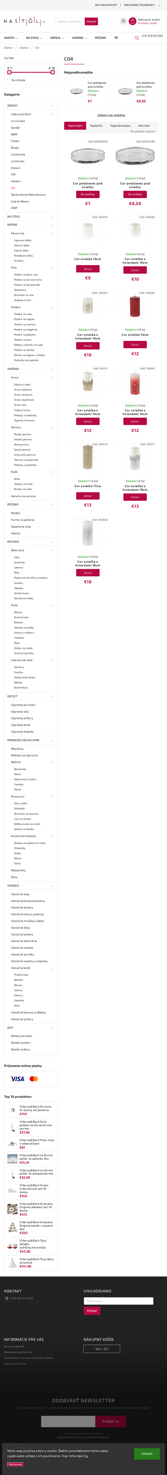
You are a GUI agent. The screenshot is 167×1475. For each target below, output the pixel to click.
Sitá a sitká (20, 803)
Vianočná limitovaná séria (28, 901)
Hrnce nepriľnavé (24, 399)
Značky (12, 105)
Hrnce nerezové (23, 394)
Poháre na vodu (23, 314)
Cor (13, 188)
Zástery (18, 995)
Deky (17, 642)
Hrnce (15, 377)
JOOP (14, 208)
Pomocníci (17, 796)
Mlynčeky (17, 748)
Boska (15, 147)
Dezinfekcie (20, 687)
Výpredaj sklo (20, 711)
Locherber (18, 161)
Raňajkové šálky (23, 255)
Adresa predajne (15, 1363)
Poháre (16, 307)
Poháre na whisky (24, 349)
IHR (13, 174)
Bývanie (13, 541)
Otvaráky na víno (24, 295)
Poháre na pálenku (25, 334)
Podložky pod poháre (26, 360)
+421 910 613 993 (21, 1298)
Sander (16, 127)
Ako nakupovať (106, 5)
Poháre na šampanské (27, 284)
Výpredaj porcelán (23, 704)
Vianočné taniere (22, 907)
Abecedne (144, 125)
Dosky (17, 853)
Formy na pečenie (22, 519)
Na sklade (32, 80)
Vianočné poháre (22, 934)
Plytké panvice (22, 434)
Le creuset (18, 121)
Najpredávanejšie (120, 125)
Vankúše (19, 637)
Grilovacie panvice (25, 454)
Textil (14, 605)
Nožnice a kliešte (24, 829)
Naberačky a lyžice (25, 779)
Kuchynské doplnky (23, 836)
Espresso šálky (22, 240)
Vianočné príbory (22, 1019)
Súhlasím (147, 1454)
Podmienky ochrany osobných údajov (29, 1357)
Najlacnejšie (75, 125)
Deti (10, 1027)
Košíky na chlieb (23, 648)
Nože (14, 471)
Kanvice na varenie (23, 496)
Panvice (16, 427)
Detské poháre (20, 1042)
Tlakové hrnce (22, 410)
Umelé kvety (21, 593)
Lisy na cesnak (22, 818)
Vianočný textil (20, 968)
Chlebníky (19, 848)
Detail (88, 269)
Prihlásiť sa (110, 1421)
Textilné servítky (24, 653)
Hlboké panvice (23, 439)
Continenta (18, 154)
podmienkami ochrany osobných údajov (83, 1436)
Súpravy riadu (22, 384)
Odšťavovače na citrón (27, 824)
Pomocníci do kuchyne (23, 740)
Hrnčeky (19, 260)
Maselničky (18, 870)
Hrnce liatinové (23, 389)
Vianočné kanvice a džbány (28, 1012)
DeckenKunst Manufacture (28, 194)
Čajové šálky (21, 250)
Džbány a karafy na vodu (28, 344)
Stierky (15, 533)
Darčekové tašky (24, 598)
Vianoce (13, 885)
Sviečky (18, 583)
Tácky (17, 863)
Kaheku (16, 181)
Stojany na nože (23, 483)
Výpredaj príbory (22, 718)
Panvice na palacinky (26, 459)
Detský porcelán (21, 1036)
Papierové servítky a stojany (30, 577)
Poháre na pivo (22, 339)
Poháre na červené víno (28, 279)
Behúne (18, 622)
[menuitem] (13, 38)
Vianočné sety (20, 894)
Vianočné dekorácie (24, 941)
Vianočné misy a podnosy (27, 914)
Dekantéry (20, 289)
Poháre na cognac (24, 319)
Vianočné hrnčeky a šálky (27, 921)
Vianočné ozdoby (22, 947)
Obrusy (18, 612)
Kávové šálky (22, 245)
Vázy (17, 557)
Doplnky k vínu (22, 300)
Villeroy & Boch (21, 114)
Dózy (14, 877)
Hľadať (91, 21)
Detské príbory (20, 1049)
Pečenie (13, 504)
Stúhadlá (19, 808)
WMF (14, 134)
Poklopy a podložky (25, 415)
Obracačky (20, 769)
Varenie (13, 368)
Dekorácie (17, 550)
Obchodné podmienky (139, 5)
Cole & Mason (20, 201)
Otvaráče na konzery (26, 813)
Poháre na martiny (25, 324)
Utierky (18, 990)
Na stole (13, 216)
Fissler (15, 141)
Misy (17, 572)
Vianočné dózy (20, 927)
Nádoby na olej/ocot (24, 755)
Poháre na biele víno (26, 274)
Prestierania (21, 617)
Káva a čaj (17, 233)
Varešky (19, 784)
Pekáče (16, 513)
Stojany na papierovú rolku (30, 843)
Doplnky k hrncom (24, 420)
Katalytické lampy (24, 677)
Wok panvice (21, 444)
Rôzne (17, 789)
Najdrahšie (96, 125)
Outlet (12, 696)
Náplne (18, 682)
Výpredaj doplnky (22, 731)
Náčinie (16, 762)
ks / (102, 1349)
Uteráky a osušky (24, 627)
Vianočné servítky (22, 954)
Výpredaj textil (20, 724)
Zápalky (18, 588)
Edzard (15, 168)
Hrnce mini (20, 404)
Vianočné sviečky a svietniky (29, 961)
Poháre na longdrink (25, 329)
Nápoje (12, 224)
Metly (17, 774)
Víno (14, 267)
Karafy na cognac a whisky (29, 355)
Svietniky (19, 562)
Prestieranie (21, 974)
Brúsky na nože (23, 489)
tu (86, 1456)
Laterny (18, 567)
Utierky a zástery (24, 632)
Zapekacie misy (21, 526)
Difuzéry (19, 667)
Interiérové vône (22, 660)
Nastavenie (15, 1464)
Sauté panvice (22, 449)
